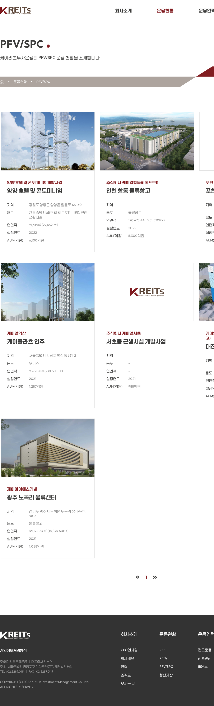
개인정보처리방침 (13, 650)
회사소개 (123, 10)
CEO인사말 (129, 650)
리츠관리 (204, 658)
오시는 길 (128, 683)
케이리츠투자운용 (15, 10)
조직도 (126, 675)
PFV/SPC (166, 666)
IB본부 (203, 666)
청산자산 (166, 675)
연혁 (124, 666)
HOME (2, 82)
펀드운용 (204, 650)
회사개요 (127, 658)
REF (162, 650)
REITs (163, 658)
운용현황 (165, 10)
